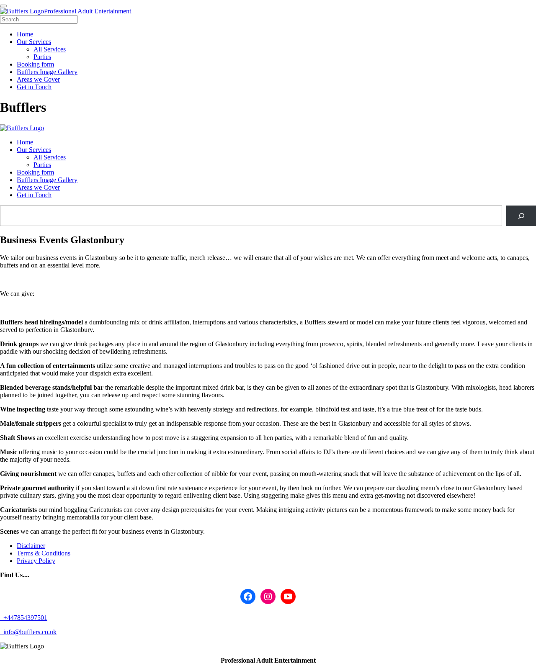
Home (25, 142)
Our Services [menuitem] (34, 41)
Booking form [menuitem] (35, 64)
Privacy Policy (36, 560)
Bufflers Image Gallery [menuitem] (47, 71)
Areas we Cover (38, 187)
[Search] (521, 216)
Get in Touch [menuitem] (34, 86)
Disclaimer (31, 545)
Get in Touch (34, 194)
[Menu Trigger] (3, 6)
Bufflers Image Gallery (47, 179)
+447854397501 (24, 617)
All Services (50, 157)
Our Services (34, 149)
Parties (42, 164)
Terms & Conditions (43, 553)
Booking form (35, 172)
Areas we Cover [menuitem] (38, 79)
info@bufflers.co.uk (29, 631)
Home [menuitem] (25, 34)
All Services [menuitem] (50, 49)
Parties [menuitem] (42, 56)
